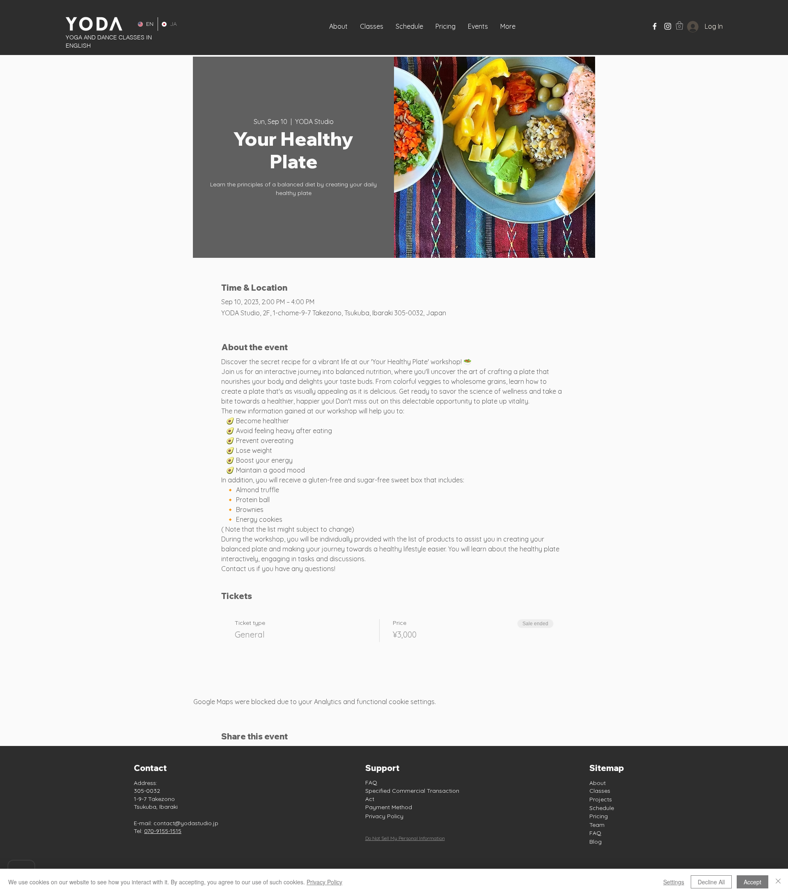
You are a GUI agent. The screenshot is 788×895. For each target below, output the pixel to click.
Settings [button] (673, 882)
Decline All (711, 882)
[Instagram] (667, 26)
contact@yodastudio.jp (185, 823)
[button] (478, 26)
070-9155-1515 (162, 831)
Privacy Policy (384, 816)
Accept (752, 882)
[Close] (778, 881)
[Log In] (686, 26)
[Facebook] (654, 26)
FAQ (371, 782)
